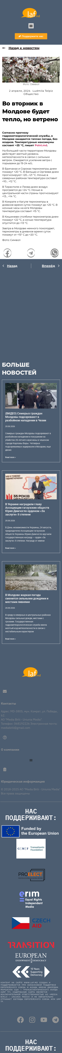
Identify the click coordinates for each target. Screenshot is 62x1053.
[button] (31, 25)
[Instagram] (32, 1019)
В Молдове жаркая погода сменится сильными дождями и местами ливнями (26, 598)
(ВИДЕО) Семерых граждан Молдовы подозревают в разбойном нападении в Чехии (25, 417)
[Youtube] (43, 1019)
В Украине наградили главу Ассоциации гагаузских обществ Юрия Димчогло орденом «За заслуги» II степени (27, 509)
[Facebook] (20, 1019)
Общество (31, 94)
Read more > (10, 457)
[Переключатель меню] (31, 760)
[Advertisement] (31, 313)
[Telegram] (55, 1019)
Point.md (41, 145)
